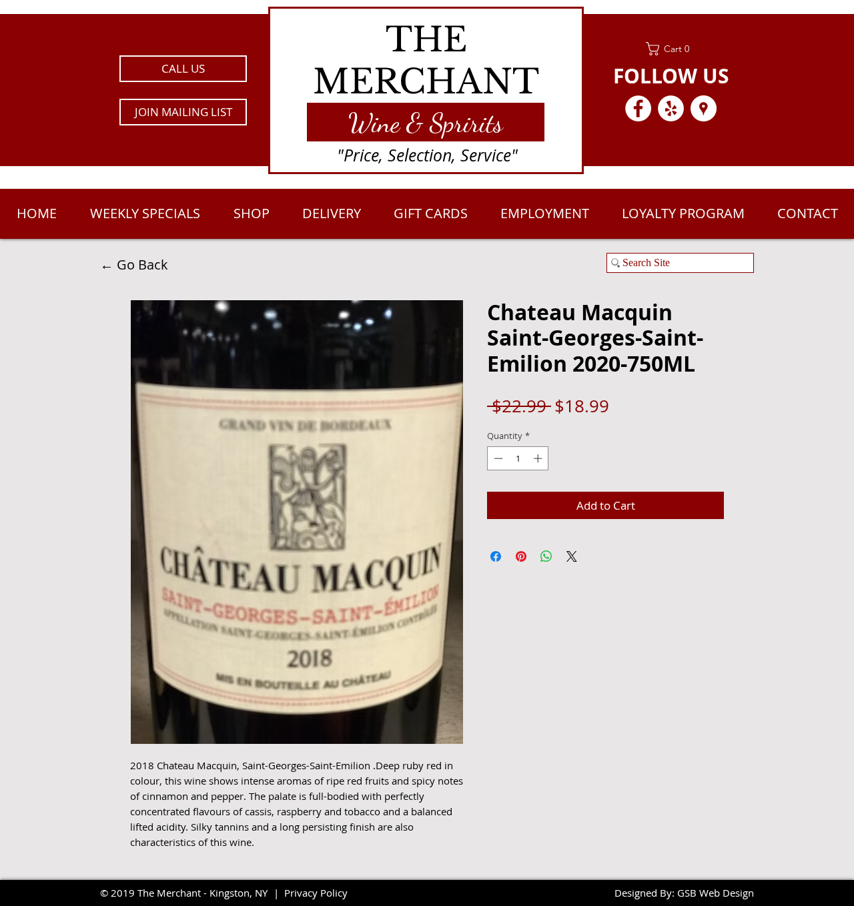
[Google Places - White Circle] (704, 108)
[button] (183, 112)
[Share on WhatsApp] (546, 556)
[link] (671, 48)
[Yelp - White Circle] (671, 108)
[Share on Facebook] (496, 556)
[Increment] (539, 458)
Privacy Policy (316, 892)
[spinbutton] (518, 458)
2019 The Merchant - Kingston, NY (189, 892)
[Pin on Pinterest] (521, 556)
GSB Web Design (715, 892)
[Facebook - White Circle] (638, 108)
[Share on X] (572, 556)
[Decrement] (497, 458)
